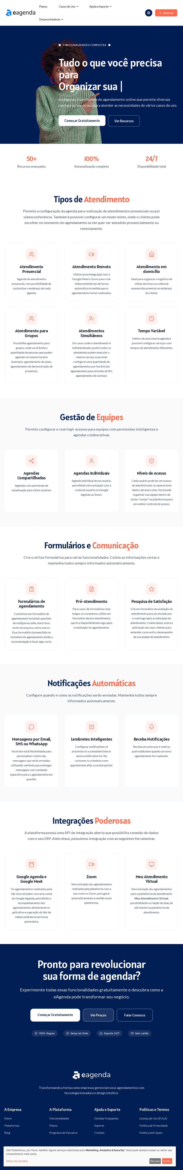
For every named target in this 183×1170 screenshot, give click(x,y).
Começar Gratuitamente (82, 121)
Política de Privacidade (153, 1125)
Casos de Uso (67, 6)
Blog (7, 1132)
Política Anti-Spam (150, 1132)
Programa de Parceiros (63, 1132)
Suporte (99, 1125)
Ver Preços (98, 1015)
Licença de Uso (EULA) (153, 1118)
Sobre (8, 1118)
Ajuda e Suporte (99, 6)
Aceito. (167, 1160)
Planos (43, 6)
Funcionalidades (59, 1118)
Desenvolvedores (49, 19)
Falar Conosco (134, 1015)
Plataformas (11, 1125)
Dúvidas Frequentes (106, 1118)
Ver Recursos (124, 121)
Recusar (155, 1160)
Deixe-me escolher (17, 1160)
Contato (99, 1132)
